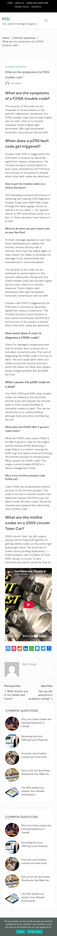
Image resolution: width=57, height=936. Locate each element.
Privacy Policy (22, 7)
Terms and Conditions (37, 3)
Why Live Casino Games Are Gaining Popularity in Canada (36, 723)
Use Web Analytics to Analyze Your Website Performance (33, 791)
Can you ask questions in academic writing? (40, 695)
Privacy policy (34, 931)
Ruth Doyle (16, 83)
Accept (20, 931)
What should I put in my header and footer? (16, 695)
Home (10, 3)
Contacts (36, 7)
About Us (19, 3)
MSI (6, 19)
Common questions (15, 66)
